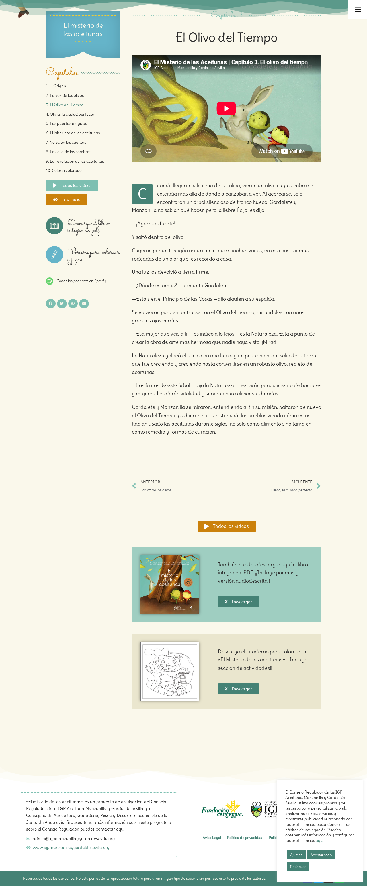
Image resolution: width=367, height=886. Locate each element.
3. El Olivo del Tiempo (64, 104)
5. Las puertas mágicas (66, 123)
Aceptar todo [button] (321, 854)
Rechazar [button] (298, 866)
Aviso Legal (212, 837)
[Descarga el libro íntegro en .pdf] (54, 225)
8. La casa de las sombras (68, 151)
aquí (319, 840)
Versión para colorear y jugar (93, 256)
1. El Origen (56, 85)
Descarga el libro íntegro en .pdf (88, 226)
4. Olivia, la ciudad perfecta (70, 114)
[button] (51, 303)
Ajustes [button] (296, 854)
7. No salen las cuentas (66, 142)
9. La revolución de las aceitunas (75, 161)
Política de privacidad (245, 837)
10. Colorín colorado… (65, 170)
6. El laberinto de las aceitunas (73, 132)
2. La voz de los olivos (65, 95)
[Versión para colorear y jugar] (54, 254)
